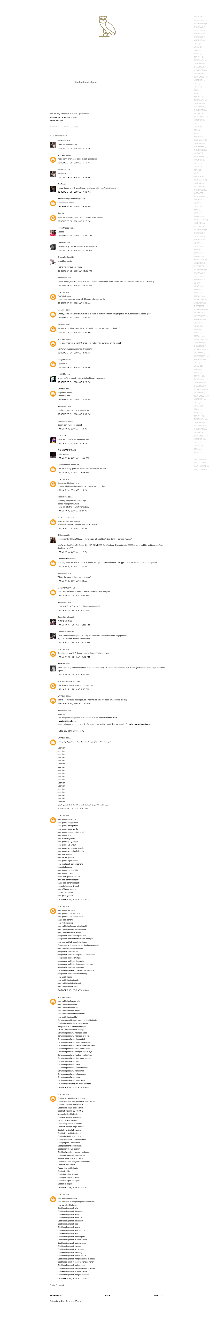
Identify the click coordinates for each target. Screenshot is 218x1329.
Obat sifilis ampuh (65, 1183)
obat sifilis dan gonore (67, 889)
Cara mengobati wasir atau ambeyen (73, 1067)
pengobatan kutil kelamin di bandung (72, 973)
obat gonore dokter (65, 873)
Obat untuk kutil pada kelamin (70, 1136)
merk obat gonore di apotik (69, 886)
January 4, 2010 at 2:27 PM (73, 510)
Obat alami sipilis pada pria (69, 1180)
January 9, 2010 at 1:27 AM (73, 566)
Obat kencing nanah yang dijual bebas (73, 1274)
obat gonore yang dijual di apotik (71, 851)
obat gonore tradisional (67, 819)
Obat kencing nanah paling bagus (71, 1265)
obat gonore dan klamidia (68, 870)
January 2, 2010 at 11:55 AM (73, 457)
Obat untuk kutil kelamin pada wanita (73, 1023)
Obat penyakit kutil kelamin (69, 1142)
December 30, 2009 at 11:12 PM (75, 270)
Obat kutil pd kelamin (66, 1164)
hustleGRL (62, 140)
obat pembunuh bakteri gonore (70, 863)
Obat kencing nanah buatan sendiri (72, 1255)
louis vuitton (111, 717)
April (196, 53)
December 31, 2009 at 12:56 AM (75, 285)
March (197, 56)
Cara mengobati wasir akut (69, 1064)
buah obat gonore (65, 866)
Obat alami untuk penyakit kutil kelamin (74, 1161)
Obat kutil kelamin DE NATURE (70, 1110)
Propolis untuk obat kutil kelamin (71, 1158)
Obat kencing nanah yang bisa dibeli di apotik (76, 1258)
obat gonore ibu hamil (66, 910)
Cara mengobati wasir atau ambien (72, 1074)
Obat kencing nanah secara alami (71, 1249)
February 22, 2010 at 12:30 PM (75, 703)
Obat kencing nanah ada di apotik (71, 1236)
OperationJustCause (66, 464)
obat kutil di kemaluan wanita (69, 932)
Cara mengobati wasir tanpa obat (71, 1039)
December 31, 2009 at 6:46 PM (74, 399)
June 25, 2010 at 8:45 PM (71, 730)
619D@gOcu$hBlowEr (67, 681)
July (196, 43)
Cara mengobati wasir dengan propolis (73, 1035)
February (199, 20)
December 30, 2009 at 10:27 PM (75, 250)
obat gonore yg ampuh (67, 844)
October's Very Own (15, 22)
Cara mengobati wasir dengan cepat (72, 1032)
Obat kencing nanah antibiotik (70, 1217)
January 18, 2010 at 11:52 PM (74, 656)
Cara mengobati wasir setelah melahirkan (75, 1054)
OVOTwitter (200, 469)
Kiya (59, 213)
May (196, 50)
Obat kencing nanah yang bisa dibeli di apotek (76, 1268)
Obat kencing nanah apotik (69, 1214)
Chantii (60, 435)
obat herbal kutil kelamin (67, 1198)
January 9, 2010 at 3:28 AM (73, 580)
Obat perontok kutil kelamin (69, 1148)
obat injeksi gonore (65, 922)
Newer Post (56, 1295)
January (198, 63)
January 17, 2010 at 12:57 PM (74, 642)
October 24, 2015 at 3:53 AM (74, 1187)
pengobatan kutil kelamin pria (69, 957)
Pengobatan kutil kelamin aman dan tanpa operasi (78, 945)
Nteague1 (62, 309)
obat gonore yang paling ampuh (70, 848)
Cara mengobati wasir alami (69, 1061)
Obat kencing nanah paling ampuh (72, 1242)
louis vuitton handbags (139, 724)
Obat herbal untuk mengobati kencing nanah (76, 1261)
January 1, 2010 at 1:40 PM (73, 428)
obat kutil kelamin (65, 976)
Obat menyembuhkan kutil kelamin (72, 1098)
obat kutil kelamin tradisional (69, 983)
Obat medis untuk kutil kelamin (70, 1107)
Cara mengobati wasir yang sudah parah (74, 1042)
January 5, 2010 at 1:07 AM (73, 528)
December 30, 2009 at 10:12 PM (75, 235)
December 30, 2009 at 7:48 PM (74, 191)
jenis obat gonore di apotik (68, 879)
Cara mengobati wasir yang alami (71, 1080)
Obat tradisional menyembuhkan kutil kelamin (76, 1101)
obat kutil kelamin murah (67, 1007)
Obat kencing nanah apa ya (69, 1227)
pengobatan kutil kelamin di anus (71, 967)
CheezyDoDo (63, 256)
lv (64, 714)
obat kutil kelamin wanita (67, 986)
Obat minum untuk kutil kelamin (70, 1104)
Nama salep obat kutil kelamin (70, 1123)
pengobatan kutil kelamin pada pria (72, 935)
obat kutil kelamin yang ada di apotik (72, 926)
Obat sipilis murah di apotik (69, 1177)
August (198, 33)
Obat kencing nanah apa (68, 1223)
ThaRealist (62, 242)
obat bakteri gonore (66, 857)
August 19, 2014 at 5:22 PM (73, 808)
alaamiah (61, 747)
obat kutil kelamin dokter (67, 1016)
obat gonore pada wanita (68, 828)
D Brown (61, 534)
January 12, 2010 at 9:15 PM (73, 610)
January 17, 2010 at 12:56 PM (74, 624)
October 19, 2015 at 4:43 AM (74, 899)
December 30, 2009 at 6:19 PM (74, 148)
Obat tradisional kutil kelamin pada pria (73, 1152)
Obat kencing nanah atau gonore (71, 1230)
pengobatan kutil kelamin (68, 951)
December (199, 66)
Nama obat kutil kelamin (67, 1120)
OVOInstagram (201, 466)
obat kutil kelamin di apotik (68, 979)
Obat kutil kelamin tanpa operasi (71, 1126)
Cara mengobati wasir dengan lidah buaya (75, 1051)
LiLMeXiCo (62, 374)
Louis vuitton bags (67, 721)
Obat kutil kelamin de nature (69, 1117)
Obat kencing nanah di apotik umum (72, 1239)
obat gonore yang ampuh (68, 841)
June (196, 46)
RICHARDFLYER (65, 450)
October (199, 26)
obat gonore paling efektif (68, 825)
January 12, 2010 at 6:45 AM (73, 595)
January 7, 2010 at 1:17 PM (73, 551)
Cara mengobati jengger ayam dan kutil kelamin (77, 1020)
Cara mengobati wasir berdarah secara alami (76, 1045)
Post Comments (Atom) (71, 1301)
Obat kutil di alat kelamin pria (69, 1133)
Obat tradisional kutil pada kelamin (72, 1139)
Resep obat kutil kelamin (68, 1167)
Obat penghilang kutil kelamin (70, 1145)
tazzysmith (62, 359)
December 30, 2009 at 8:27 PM (74, 221)
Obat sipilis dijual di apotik (68, 1174)
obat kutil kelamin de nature (69, 1010)
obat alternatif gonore (66, 838)
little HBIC (62, 663)
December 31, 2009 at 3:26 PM (74, 382)
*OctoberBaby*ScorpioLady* (69, 198)
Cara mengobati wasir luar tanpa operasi (74, 1058)
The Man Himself (65, 558)
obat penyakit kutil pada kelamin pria (72, 941)
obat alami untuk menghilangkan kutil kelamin (76, 1201)
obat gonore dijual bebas (68, 860)
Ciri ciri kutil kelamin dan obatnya (71, 1029)
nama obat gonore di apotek (69, 876)
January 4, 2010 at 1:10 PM (73, 490)
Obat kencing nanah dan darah (70, 1211)
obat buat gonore (65, 854)
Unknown (61, 154)
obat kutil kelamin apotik (67, 1004)
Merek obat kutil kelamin (67, 1114)
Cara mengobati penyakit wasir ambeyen (74, 1083)
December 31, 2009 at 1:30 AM (74, 332)
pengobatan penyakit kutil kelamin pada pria (76, 938)
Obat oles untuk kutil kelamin (69, 1129)
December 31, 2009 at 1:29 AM (74, 317)
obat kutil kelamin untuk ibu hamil (71, 1013)
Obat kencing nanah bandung (70, 1252)
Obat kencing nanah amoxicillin (70, 1220)
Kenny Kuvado (64, 616)
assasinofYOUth (64, 517)
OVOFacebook (201, 462)
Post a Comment (57, 1285)
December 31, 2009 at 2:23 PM (74, 367)
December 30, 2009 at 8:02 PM (74, 206)
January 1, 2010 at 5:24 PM (73, 443)
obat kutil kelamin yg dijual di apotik (72, 929)
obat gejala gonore (65, 895)
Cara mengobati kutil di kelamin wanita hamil (76, 970)
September (199, 30)
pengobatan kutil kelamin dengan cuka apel (75, 964)
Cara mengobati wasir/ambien (70, 1077)
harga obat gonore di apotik (69, 882)
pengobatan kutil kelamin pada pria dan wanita (76, 954)
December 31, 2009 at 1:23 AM (74, 302)
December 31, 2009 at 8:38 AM (74, 352)
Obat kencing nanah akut (68, 1233)
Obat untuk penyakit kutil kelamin (71, 1155)
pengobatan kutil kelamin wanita (71, 961)
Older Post (159, 1295)
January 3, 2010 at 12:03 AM (73, 472)
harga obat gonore (65, 919)
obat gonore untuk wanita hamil (70, 916)
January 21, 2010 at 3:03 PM (73, 689)
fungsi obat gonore (65, 892)
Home (107, 1295)
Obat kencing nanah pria (68, 1207)
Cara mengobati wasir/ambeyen (71, 1070)
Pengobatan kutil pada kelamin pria (72, 1026)
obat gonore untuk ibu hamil (69, 913)
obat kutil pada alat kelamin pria (70, 948)
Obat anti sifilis (64, 1171)
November (199, 23)
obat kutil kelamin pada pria (69, 1001)
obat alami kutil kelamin (67, 1204)
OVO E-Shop (200, 459)
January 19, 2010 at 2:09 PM (73, 674)
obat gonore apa (64, 835)
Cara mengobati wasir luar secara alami (74, 1048)
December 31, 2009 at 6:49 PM (74, 414)
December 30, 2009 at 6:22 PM (74, 177)
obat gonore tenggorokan (68, 822)
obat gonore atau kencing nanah (71, 832)
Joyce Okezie (63, 227)
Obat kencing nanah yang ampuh (71, 1246)
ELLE (60, 184)
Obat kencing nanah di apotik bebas (72, 1271)
